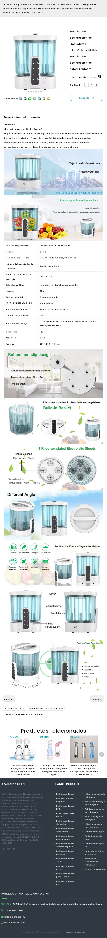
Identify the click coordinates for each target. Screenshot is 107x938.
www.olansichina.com (14, 923)
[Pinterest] (13, 849)
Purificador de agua (94, 831)
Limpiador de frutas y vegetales (46, 708)
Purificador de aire (65, 794)
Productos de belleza (95, 869)
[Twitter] (8, 849)
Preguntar (84, 98)
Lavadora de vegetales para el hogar (23, 714)
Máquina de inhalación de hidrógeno (91, 861)
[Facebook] (3, 849)
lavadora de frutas (14, 708)
